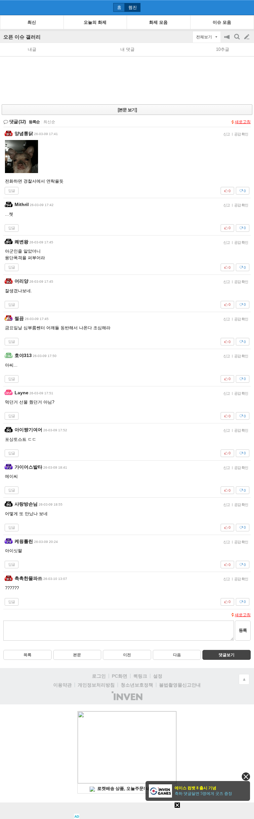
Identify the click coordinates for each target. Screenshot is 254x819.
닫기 (246, 776)
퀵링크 (140, 676)
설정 (157, 676)
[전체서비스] (246, 7)
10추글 (222, 49)
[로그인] (234, 7)
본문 (77, 655)
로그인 (99, 676)
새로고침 (243, 122)
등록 (243, 630)
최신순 (49, 122)
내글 (32, 49)
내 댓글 (127, 49)
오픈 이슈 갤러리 (22, 37)
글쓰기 (247, 37)
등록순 (34, 122)
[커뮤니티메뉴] (7, 7)
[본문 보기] (127, 109)
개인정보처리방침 (96, 685)
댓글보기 (226, 655)
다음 (177, 655)
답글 (11, 191)
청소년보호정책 (137, 685)
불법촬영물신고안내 (180, 685)
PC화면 (119, 676)
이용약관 (62, 685)
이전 (127, 655)
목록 (27, 655)
